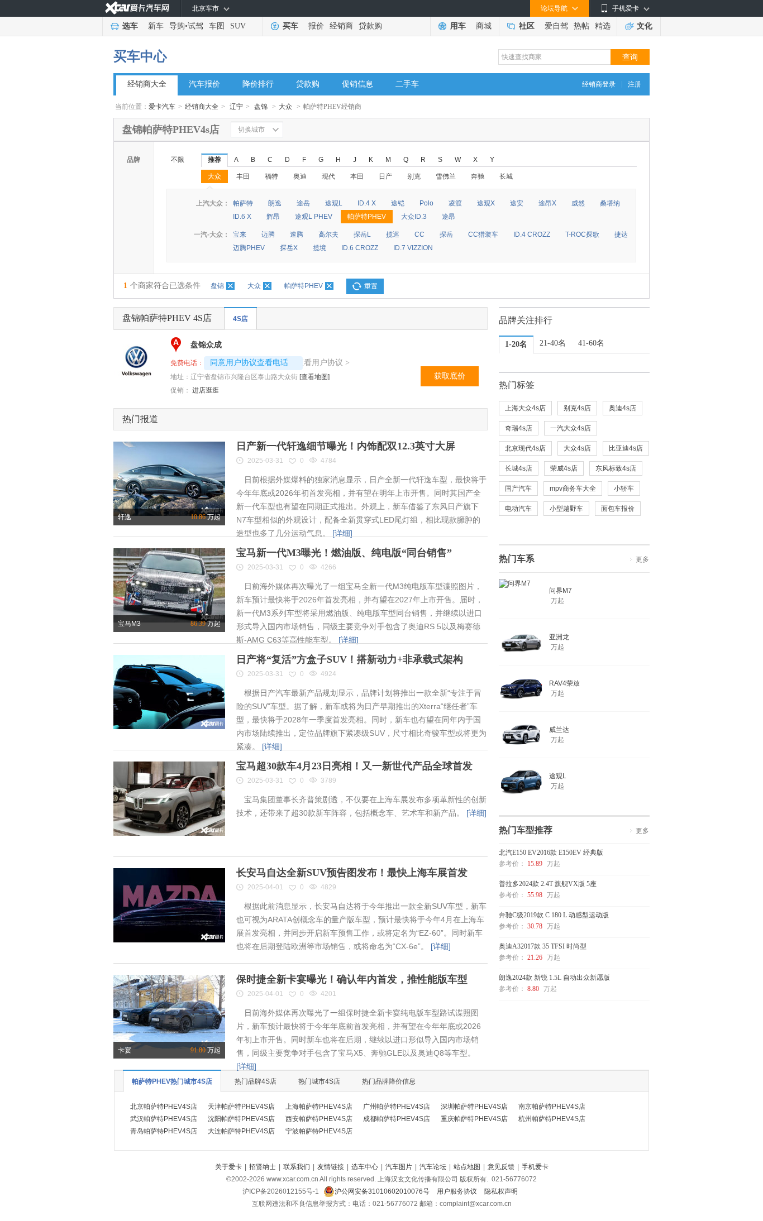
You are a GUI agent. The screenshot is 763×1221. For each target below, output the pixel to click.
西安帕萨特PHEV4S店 (318, 1119)
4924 (328, 674)
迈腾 (268, 234)
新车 (156, 26)
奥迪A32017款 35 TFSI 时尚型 (542, 946)
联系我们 (296, 1167)
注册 (634, 84)
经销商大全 (146, 84)
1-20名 (516, 344)
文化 (644, 26)
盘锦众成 (206, 345)
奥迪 (300, 176)
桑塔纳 (610, 203)
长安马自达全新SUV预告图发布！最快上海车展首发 (352, 872)
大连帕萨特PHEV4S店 (241, 1131)
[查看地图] (314, 377)
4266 (328, 567)
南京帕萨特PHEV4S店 (551, 1106)
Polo (426, 203)
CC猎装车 (483, 234)
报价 (316, 26)
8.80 (533, 989)
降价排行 (258, 84)
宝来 (239, 234)
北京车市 (205, 8)
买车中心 (140, 56)
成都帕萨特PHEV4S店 (396, 1119)
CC (419, 234)
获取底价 (449, 376)
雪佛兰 (446, 176)
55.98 (535, 895)
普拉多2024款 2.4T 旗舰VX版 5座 (548, 884)
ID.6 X (242, 217)
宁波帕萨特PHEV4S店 (318, 1131)
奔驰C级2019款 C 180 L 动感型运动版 (554, 915)
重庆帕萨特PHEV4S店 (474, 1119)
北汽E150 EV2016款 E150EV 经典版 (551, 852)
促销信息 (357, 84)
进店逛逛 (205, 390)
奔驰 (477, 176)
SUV (238, 26)
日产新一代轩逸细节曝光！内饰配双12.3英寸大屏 (345, 446)
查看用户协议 (323, 362)
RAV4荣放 (564, 683)
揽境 (319, 248)
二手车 (407, 84)
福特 (271, 176)
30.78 (535, 926)
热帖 (581, 26)
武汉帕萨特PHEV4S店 (163, 1119)
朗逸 (275, 203)
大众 (285, 107)
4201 (328, 994)
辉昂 (273, 217)
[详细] (342, 533)
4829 (328, 887)
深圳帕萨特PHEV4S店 (474, 1106)
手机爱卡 (535, 1167)
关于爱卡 (228, 1167)
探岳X (289, 248)
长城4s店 (518, 468)
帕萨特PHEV (366, 217)
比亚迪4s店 (626, 448)
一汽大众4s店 (570, 428)
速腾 (296, 234)
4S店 (240, 319)
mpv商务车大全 (573, 488)
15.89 (535, 864)
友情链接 (330, 1167)
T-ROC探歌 (582, 234)
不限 (177, 160)
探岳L (362, 234)
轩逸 (124, 517)
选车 (130, 26)
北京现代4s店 (525, 448)
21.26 (535, 957)
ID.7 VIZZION (413, 248)
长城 (506, 176)
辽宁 (236, 107)
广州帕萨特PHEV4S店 (396, 1106)
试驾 (195, 26)
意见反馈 (501, 1167)
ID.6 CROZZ (359, 248)
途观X (486, 203)
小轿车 (624, 488)
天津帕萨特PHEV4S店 (241, 1106)
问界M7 (560, 591)
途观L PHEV (313, 217)
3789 (328, 780)
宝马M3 (129, 624)
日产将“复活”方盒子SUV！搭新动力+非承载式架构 (349, 659)
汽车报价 (204, 84)
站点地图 (467, 1167)
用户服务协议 (458, 1191)
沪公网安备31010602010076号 (383, 1191)
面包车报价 (618, 509)
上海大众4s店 (525, 408)
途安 (516, 203)
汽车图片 (398, 1167)
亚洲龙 (559, 637)
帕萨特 (243, 203)
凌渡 (455, 203)
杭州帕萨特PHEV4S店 (551, 1119)
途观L (333, 203)
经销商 (341, 26)
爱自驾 (556, 26)
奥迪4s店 (622, 408)
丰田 (243, 176)
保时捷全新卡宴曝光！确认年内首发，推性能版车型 (352, 979)
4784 (328, 461)
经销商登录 (599, 84)
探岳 (446, 234)
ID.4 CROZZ (531, 234)
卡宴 (124, 1050)
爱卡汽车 (162, 107)
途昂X (547, 203)
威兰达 (559, 730)
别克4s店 (577, 408)
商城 (484, 26)
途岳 (303, 203)
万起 (205, 517)
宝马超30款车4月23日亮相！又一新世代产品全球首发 (354, 766)
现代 (328, 176)
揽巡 (392, 234)
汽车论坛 (432, 1167)
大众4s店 (577, 448)
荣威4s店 (564, 468)
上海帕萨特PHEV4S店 (318, 1106)
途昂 (448, 217)
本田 (357, 176)
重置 (371, 286)
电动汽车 (518, 509)
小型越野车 (566, 509)
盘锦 (261, 107)
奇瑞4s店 (518, 428)
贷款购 (370, 26)
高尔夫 (328, 234)
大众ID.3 (414, 217)
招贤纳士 (262, 1167)
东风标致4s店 (615, 468)
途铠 (397, 203)
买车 (290, 26)
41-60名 (591, 343)
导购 (177, 26)
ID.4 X (366, 203)
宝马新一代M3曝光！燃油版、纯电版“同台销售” (344, 552)
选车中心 (364, 1167)
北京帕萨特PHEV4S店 (163, 1106)
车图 (217, 26)
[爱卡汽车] (137, 8)
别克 (414, 176)
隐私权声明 (501, 1191)
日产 (385, 176)
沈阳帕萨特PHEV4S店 (241, 1119)
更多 (642, 559)
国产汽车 (518, 488)
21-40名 (553, 343)
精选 (603, 26)
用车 (458, 26)
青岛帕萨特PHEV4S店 (163, 1131)
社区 (527, 26)
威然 (578, 203)
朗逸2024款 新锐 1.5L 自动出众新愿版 (554, 977)
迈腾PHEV (249, 248)
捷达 (621, 234)
